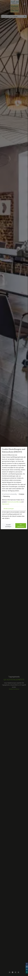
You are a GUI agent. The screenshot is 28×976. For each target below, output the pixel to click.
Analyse (21, 494)
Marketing (6, 496)
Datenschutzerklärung (14, 502)
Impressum (5, 504)
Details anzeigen (9, 508)
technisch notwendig (10, 494)
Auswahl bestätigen (8, 525)
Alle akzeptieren (20, 525)
